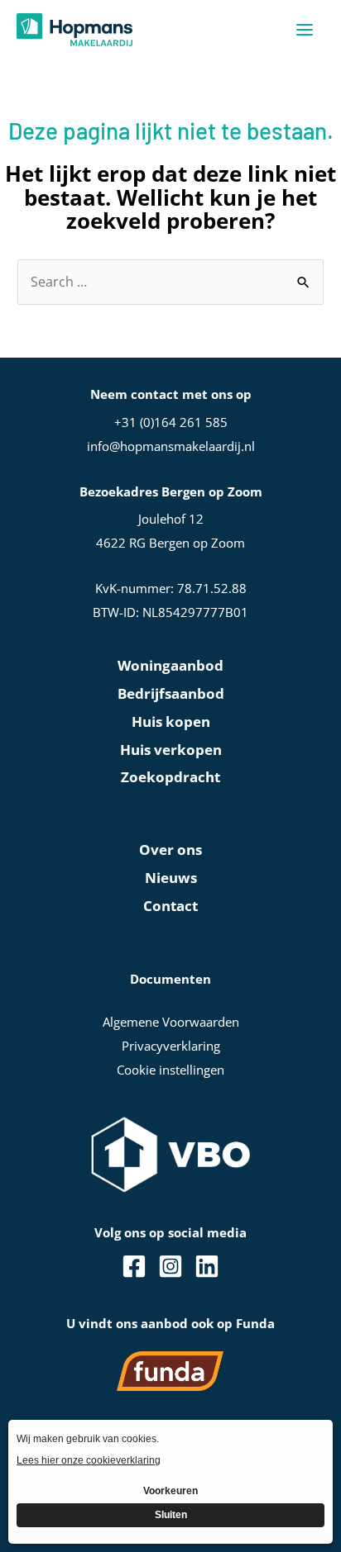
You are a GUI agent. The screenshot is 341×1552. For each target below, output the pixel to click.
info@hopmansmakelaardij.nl (171, 446)
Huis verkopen (171, 749)
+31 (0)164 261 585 (171, 422)
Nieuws (171, 877)
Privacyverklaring (171, 1045)
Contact (170, 905)
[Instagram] (170, 1266)
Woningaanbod (170, 665)
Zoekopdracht (170, 776)
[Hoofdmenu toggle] (304, 30)
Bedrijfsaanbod (171, 693)
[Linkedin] (207, 1266)
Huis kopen (171, 721)
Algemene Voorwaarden (171, 1021)
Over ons (170, 849)
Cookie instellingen (170, 1069)
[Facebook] (134, 1266)
